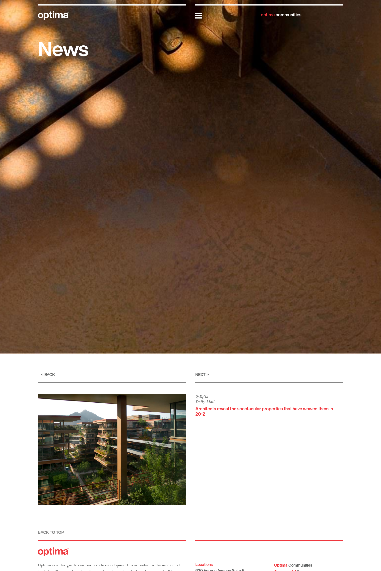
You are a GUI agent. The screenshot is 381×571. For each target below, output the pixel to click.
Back (50, 374)
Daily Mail (204, 401)
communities (281, 14)
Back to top (51, 532)
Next (200, 374)
